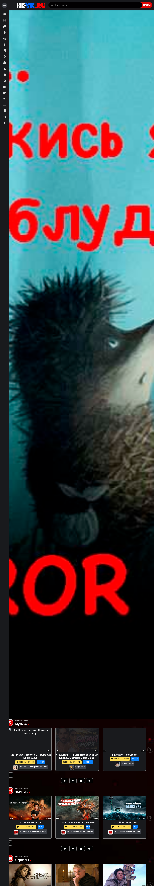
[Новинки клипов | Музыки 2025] (15, 767)
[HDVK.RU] (31, 5)
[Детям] (4, 44)
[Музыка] (4, 69)
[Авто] (4, 26)
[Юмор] (4, 123)
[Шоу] (4, 117)
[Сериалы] (4, 93)
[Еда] (4, 51)
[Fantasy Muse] (70, 767)
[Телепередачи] (4, 105)
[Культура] (4, 63)
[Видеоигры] (4, 38)
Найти (147, 5)
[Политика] (4, 81)
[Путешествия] (4, 87)
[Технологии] (4, 111)
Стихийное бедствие (124, 822)
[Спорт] (4, 99)
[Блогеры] (4, 32)
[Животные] (4, 57)
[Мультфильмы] (4, 75)
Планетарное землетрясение (77, 822)
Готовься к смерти (30, 822)
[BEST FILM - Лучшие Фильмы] (16, 832)
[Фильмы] (4, 20)
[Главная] (4, 14)
